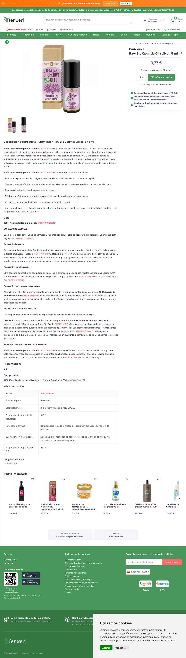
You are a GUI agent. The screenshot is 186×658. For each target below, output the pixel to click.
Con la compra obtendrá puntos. (156, 84)
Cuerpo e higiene (141, 43)
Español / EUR (139, 571)
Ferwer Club (154, 30)
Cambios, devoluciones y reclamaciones (83, 563)
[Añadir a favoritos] (32, 479)
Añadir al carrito (163, 77)
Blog (41, 30)
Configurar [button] (120, 648)
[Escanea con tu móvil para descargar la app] (11, 579)
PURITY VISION (45, 148)
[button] (31, 575)
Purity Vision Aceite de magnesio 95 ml (114, 505)
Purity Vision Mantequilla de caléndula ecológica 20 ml (83, 508)
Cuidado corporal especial (162, 43)
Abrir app (125, 3)
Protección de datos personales (79, 586)
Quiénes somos (11, 560)
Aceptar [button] (106, 648)
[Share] (180, 53)
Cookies (68, 592)
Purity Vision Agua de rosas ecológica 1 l (19, 505)
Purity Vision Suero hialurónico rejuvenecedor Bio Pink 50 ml (52, 508)
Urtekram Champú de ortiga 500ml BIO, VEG (146, 505)
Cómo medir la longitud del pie (78, 579)
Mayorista (68, 30)
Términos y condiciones (75, 573)
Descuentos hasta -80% (20, 30)
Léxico (53, 30)
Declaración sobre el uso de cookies (81, 583)
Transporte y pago (73, 560)
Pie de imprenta (72, 589)
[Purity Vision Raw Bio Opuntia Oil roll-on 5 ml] (61, 79)
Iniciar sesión (172, 562)
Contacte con (173, 30)
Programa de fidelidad (75, 566)
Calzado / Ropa (169, 34)
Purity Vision (47, 393)
